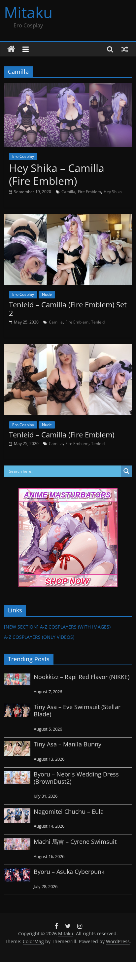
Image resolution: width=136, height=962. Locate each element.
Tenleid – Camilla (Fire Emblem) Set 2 (68, 308)
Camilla (68, 191)
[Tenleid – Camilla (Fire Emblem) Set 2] (68, 218)
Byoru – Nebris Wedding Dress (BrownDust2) (76, 777)
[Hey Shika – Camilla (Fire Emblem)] (68, 86)
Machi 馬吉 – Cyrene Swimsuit (75, 841)
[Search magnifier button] (126, 471)
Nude (47, 294)
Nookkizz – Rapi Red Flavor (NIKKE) (81, 677)
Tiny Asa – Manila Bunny (67, 744)
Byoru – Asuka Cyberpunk (69, 872)
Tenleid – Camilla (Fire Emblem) (61, 434)
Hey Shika (113, 191)
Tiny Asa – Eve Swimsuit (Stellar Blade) (77, 710)
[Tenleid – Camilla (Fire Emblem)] (68, 348)
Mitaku (28, 12)
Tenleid (98, 322)
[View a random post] (125, 49)
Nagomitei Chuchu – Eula (69, 811)
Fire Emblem (89, 191)
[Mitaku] (11, 49)
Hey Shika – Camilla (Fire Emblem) (56, 174)
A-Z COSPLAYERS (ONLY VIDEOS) (39, 637)
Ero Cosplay (23, 156)
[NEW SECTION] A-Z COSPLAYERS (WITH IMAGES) (57, 627)
